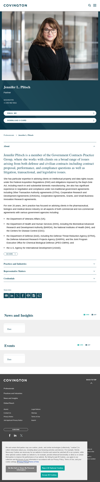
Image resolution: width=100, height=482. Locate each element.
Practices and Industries (13, 393)
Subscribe (16, 429)
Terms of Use (35, 417)
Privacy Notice (8, 417)
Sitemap (34, 413)
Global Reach (9, 403)
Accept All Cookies (49, 475)
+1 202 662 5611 (10, 103)
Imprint (33, 420)
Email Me (12, 113)
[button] (86, 314)
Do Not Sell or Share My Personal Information (21, 469)
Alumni (6, 409)
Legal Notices (35, 409)
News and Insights (11, 398)
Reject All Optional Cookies (52, 468)
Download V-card (16, 120)
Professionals (9, 135)
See (9, 254)
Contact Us (7, 413)
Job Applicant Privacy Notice (13, 420)
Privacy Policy (22, 462)
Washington (9, 100)
